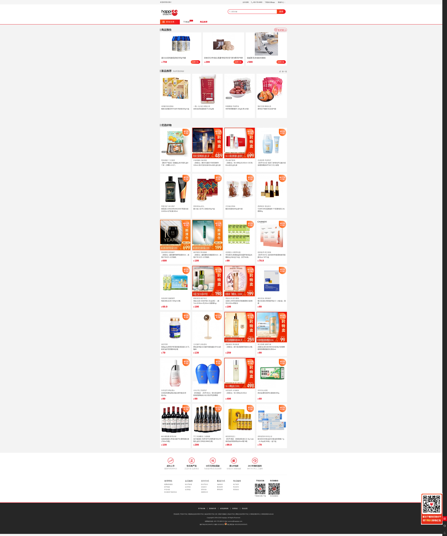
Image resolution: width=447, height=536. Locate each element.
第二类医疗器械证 (221, 514)
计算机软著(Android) (267, 514)
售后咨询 (236, 487)
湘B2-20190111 (219, 524)
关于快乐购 (201, 508)
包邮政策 (220, 484)
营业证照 (244, 508)
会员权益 (188, 489)
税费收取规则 (168, 484)
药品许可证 (231, 514)
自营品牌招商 (224, 508)
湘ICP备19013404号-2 (207, 524)
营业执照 (176, 514)
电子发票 (236, 484)
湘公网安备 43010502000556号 (237, 524)
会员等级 (188, 487)
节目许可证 (183, 514)
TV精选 (186, 22)
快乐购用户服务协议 (170, 492)
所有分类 (168, 22)
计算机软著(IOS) (254, 514)
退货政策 (236, 489)
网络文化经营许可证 (242, 514)
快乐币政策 (188, 484)
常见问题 (167, 489)
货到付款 (204, 489)
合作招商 (246, 2)
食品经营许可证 (209, 514)
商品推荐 (203, 22)
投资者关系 (212, 508)
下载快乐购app (270, 2)
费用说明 (220, 489)
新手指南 (167, 487)
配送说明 (220, 487)
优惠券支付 (204, 492)
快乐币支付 (204, 484)
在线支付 (204, 487)
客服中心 (281, 2)
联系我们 (235, 508)
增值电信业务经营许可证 (196, 514)
